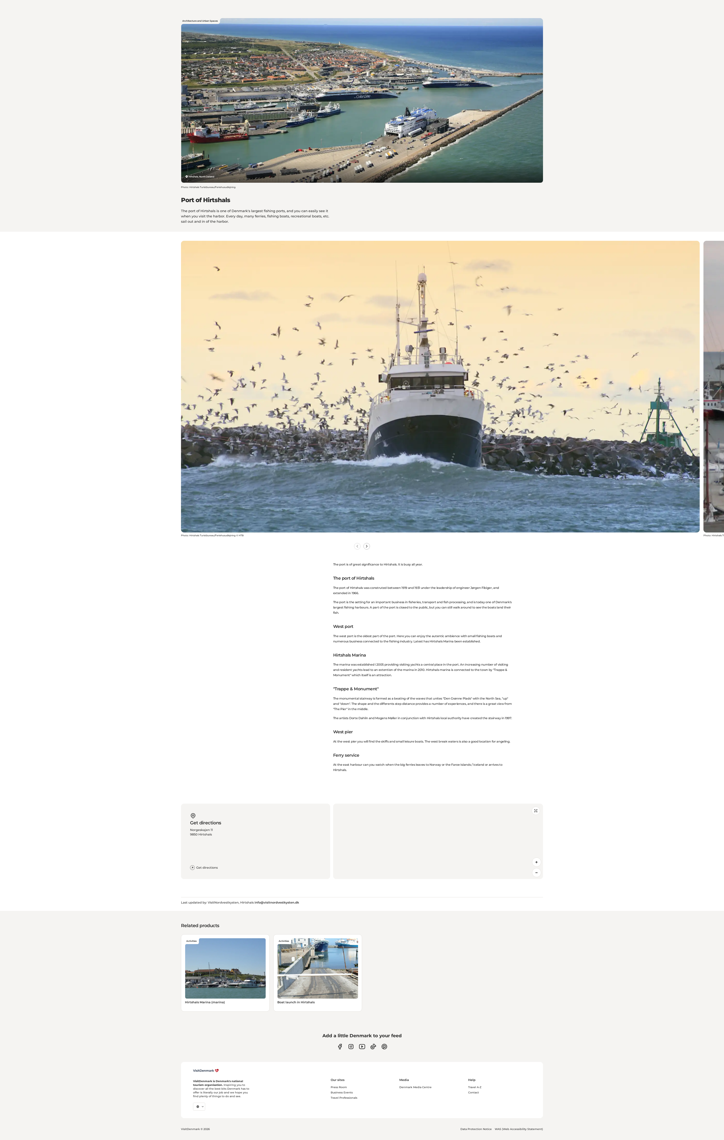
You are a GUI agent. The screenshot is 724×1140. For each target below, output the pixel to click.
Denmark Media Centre (415, 1087)
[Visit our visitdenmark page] (362, 1046)
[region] (438, 841)
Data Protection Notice (476, 1129)
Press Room (339, 1087)
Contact (473, 1092)
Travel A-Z (474, 1087)
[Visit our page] (351, 1046)
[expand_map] (536, 811)
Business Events (342, 1092)
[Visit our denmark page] (340, 1046)
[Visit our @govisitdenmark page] (373, 1046)
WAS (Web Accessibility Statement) (519, 1129)
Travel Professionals (344, 1097)
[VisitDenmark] (206, 1070)
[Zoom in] (536, 862)
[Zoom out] (536, 872)
